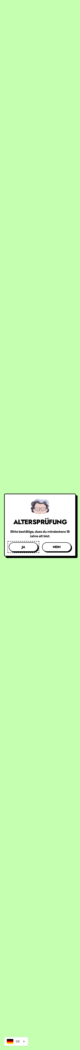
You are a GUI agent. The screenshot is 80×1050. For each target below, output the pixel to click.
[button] (23, 547)
